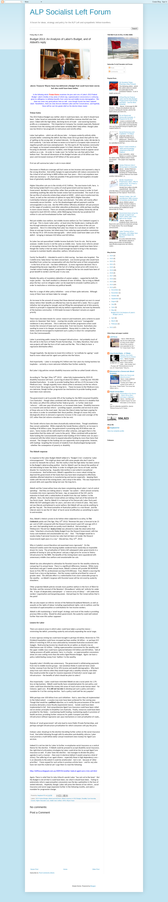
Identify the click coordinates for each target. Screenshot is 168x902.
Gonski (33, 800)
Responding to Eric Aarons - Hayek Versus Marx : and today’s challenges (128, 395)
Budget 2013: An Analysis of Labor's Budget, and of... (123, 313)
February (114, 324)
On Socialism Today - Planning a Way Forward (127, 83)
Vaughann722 (114, 428)
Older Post (95, 869)
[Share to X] (62, 795)
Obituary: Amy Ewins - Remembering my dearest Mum (128, 357)
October (114, 296)
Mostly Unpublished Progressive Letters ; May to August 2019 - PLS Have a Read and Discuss (128, 182)
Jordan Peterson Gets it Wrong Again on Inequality (128, 166)
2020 (111, 267)
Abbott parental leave (55, 798)
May (113, 310)
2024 (111, 256)
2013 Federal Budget (42, 798)
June (113, 307)
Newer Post (34, 869)
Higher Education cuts (42, 800)
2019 (111, 270)
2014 (111, 284)
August (113, 301)
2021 (111, 264)
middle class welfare (56, 800)
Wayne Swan (70, 800)
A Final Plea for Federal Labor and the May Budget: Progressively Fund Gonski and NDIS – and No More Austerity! (128, 100)
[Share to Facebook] (64, 795)
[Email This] (57, 795)
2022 (111, 261)
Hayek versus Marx (117, 392)
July (112, 304)
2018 (111, 273)
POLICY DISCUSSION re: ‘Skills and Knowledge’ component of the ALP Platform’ (127, 149)
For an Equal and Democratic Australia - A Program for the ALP (127, 117)
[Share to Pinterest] (67, 795)
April (113, 318)
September (115, 299)
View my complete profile (115, 431)
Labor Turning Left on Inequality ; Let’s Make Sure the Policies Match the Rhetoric (128, 234)
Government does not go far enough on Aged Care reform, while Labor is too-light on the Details (128, 215)
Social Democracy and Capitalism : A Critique (126, 133)
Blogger (93, 886)
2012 (111, 327)
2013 (111, 287)
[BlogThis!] (60, 795)
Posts (112, 68)
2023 (111, 258)
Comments (114, 72)
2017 (111, 276)
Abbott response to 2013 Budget (71, 798)
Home (65, 869)
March (113, 321)
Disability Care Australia (89, 798)
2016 (111, 279)
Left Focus (113, 337)
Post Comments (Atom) (46, 873)
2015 (111, 281)
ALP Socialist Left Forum (70, 12)
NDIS (64, 800)
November (115, 293)
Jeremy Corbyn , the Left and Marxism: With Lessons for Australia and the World (128, 198)
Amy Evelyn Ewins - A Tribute (120, 353)
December (115, 290)
